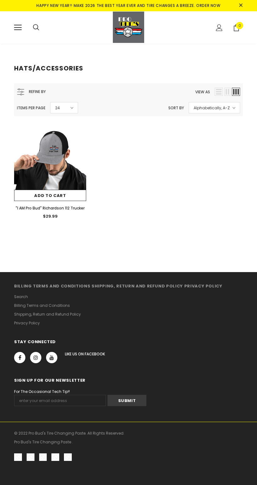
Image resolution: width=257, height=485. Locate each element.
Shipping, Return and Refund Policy (137, 286)
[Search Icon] (36, 27)
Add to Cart (50, 196)
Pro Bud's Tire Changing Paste (43, 442)
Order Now (208, 5)
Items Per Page (31, 108)
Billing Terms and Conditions (52, 286)
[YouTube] (51, 357)
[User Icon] (219, 27)
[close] (241, 6)
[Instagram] (35, 357)
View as (202, 92)
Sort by (176, 108)
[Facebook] (19, 357)
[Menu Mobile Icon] (18, 27)
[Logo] (128, 27)
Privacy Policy (203, 286)
